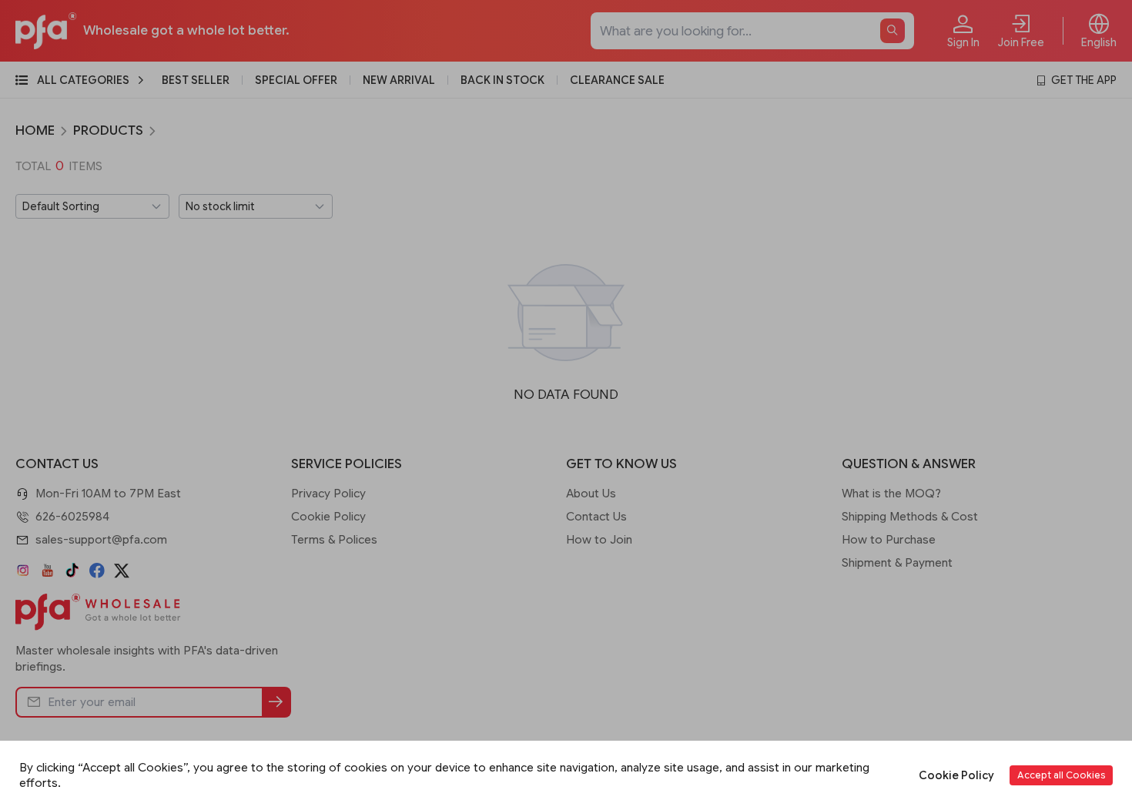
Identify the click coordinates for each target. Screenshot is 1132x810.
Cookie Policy (956, 775)
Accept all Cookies (1061, 775)
